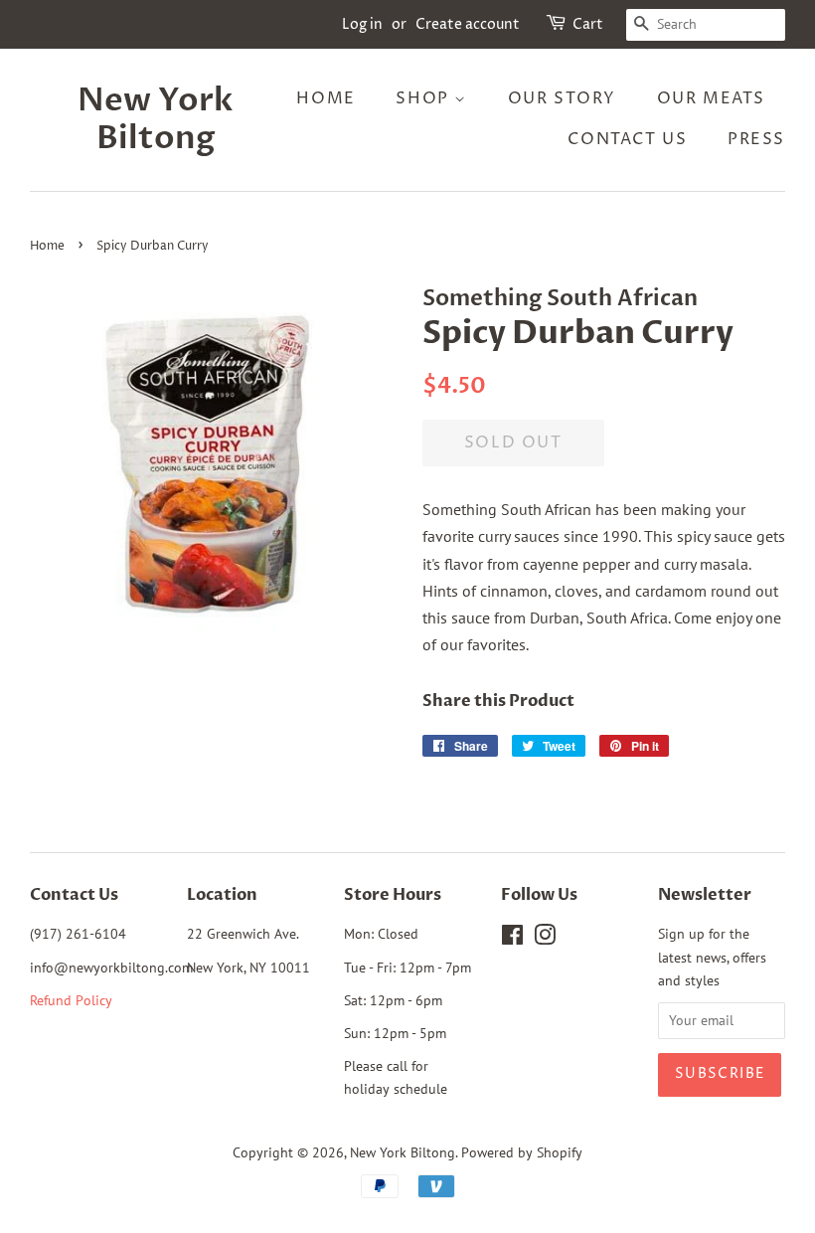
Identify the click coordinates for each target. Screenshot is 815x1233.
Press (756, 139)
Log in (362, 24)
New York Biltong (156, 120)
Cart (587, 24)
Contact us (627, 139)
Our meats (711, 98)
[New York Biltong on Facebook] (512, 939)
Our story (562, 98)
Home (325, 98)
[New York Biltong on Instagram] (545, 939)
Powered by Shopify (521, 1152)
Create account (467, 24)
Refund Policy (71, 1000)
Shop (425, 98)
